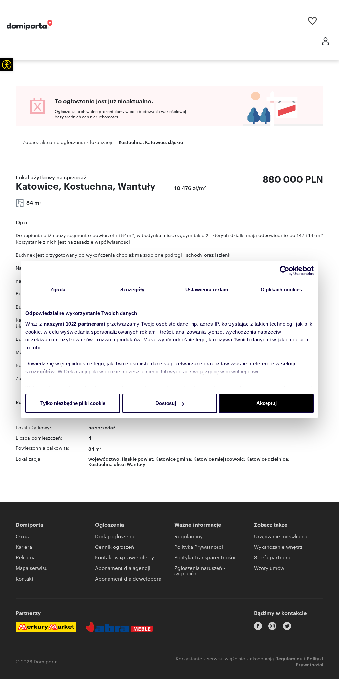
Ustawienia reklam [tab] (206, 289)
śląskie (129, 458)
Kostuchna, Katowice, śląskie (151, 142)
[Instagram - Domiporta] (272, 626)
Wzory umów (269, 567)
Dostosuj (165, 403)
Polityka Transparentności (204, 557)
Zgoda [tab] (57, 289)
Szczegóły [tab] (132, 289)
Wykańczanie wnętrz (278, 546)
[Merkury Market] (46, 627)
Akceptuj (266, 403)
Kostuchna (100, 464)
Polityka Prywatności (198, 546)
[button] (6, 64)
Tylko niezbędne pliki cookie (72, 403)
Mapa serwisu (32, 567)
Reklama (26, 557)
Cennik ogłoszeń (114, 546)
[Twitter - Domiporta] (287, 626)
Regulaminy (188, 536)
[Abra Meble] (119, 627)
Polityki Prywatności (309, 661)
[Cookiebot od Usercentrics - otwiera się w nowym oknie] (285, 271)
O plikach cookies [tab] (281, 289)
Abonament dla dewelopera (128, 578)
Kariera (24, 546)
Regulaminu (289, 658)
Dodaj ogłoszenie (115, 536)
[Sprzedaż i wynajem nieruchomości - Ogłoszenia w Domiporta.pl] (29, 25)
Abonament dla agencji (122, 567)
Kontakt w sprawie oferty (124, 557)
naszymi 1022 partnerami (74, 324)
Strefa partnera (272, 557)
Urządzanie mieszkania (280, 536)
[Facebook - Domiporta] (258, 626)
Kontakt (25, 578)
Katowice (256, 458)
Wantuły (136, 464)
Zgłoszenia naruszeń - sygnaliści (199, 570)
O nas (22, 536)
